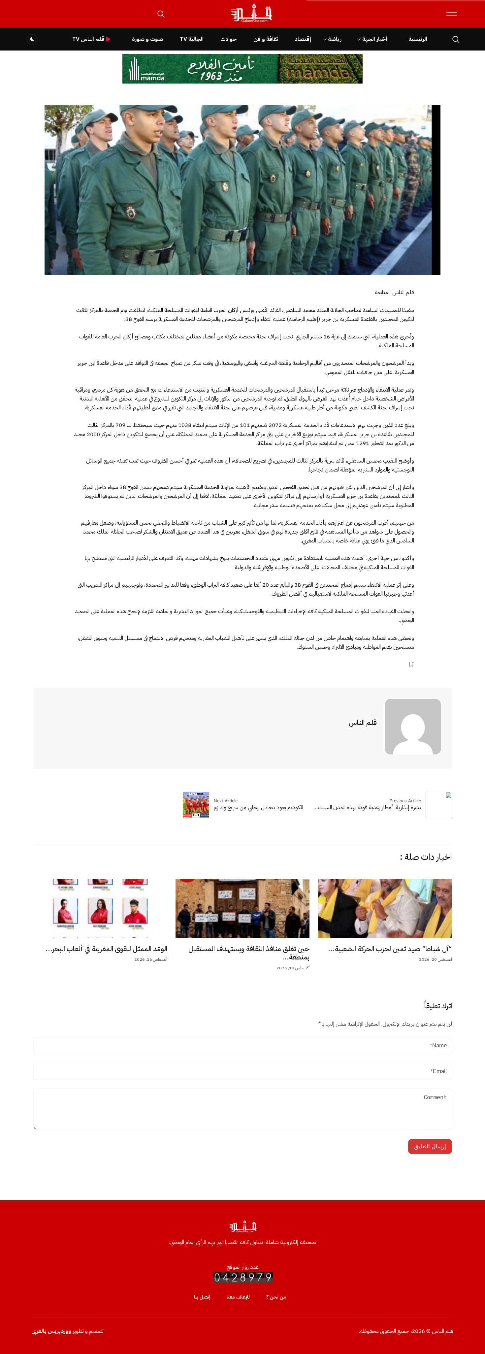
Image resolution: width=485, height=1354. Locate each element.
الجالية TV (192, 39)
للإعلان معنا (238, 1297)
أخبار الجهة (375, 39)
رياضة (334, 39)
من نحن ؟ (276, 1297)
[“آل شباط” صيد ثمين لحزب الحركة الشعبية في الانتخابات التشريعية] (385, 908)
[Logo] (251, 22)
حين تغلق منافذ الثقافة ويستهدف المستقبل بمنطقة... (248, 953)
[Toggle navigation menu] (451, 14)
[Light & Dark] (32, 39)
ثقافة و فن (265, 39)
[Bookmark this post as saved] (411, 664)
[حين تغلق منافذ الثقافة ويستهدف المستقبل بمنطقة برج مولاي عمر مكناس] (242, 908)
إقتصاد (303, 39)
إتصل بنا (202, 1297)
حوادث (228, 39)
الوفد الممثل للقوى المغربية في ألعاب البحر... (106, 949)
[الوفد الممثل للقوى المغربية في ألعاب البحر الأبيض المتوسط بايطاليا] (100, 908)
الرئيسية (417, 39)
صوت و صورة (147, 39)
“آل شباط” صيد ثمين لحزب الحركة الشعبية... (390, 949)
